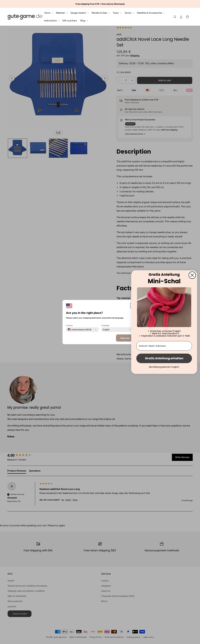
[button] (188, 16)
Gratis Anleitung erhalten (164, 358)
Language (105, 325)
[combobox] (79, 329)
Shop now (124, 338)
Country (69, 325)
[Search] (175, 17)
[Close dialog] (192, 275)
